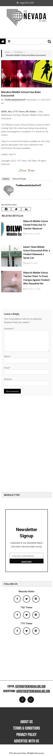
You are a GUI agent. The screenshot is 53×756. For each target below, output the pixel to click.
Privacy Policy (26, 734)
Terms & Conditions (26, 728)
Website (8, 379)
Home (7, 52)
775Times (18, 52)
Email (7, 367)
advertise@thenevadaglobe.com (33, 691)
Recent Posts (19, 179)
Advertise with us (26, 741)
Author (6, 179)
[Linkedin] (26, 209)
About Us (26, 721)
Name (7, 356)
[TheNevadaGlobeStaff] (8, 190)
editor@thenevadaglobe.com (30, 686)
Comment (9, 328)
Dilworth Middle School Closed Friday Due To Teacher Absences (35, 224)
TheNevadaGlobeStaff (15, 99)
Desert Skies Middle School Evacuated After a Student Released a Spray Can (36, 252)
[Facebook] (6, 209)
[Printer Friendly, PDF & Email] (26, 171)
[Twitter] (16, 209)
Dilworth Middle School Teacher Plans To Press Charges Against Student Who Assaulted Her (36, 278)
